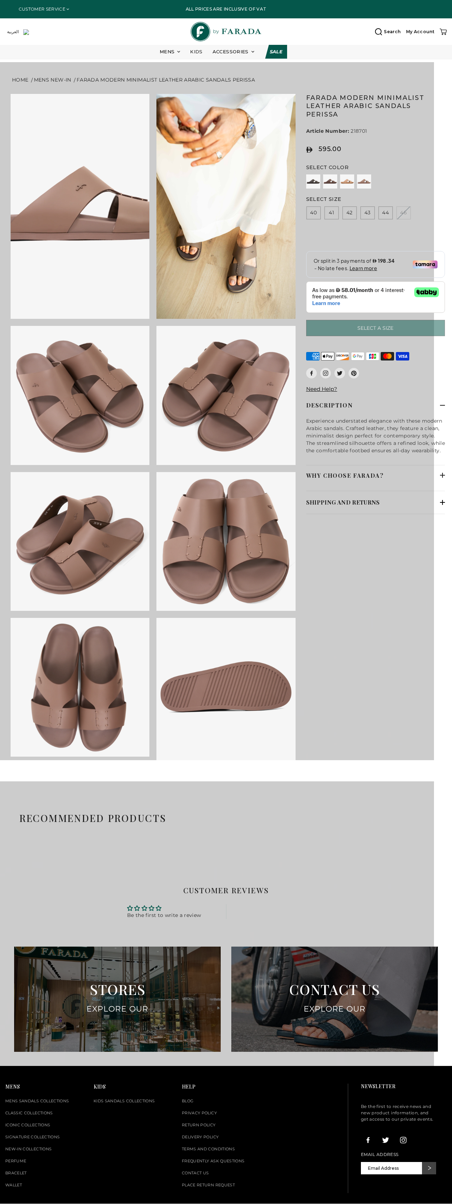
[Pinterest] (354, 373)
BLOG (188, 1100)
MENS (167, 51)
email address (380, 1154)
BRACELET (16, 1172)
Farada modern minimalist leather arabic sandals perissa (166, 80)
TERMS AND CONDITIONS (208, 1148)
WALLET (13, 1184)
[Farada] (226, 31)
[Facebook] (311, 373)
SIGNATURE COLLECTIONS (32, 1136)
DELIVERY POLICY (200, 1136)
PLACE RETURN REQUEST (208, 1184)
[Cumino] (347, 181)
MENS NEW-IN (52, 80)
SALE (276, 51)
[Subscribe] (429, 1168)
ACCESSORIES (231, 51)
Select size (323, 199)
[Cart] (443, 31)
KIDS (196, 51)
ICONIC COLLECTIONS (27, 1124)
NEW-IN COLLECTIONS (28, 1148)
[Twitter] (339, 373)
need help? (321, 389)
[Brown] (330, 181)
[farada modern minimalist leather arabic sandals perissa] (80, 206)
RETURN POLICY (199, 1124)
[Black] (313, 181)
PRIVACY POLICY (199, 1112)
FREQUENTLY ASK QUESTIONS (213, 1160)
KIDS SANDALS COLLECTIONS (124, 1100)
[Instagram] (325, 373)
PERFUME (15, 1160)
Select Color (327, 167)
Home (20, 80)
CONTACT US (195, 1172)
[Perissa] (364, 181)
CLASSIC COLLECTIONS (29, 1112)
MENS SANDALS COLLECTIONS (37, 1100)
